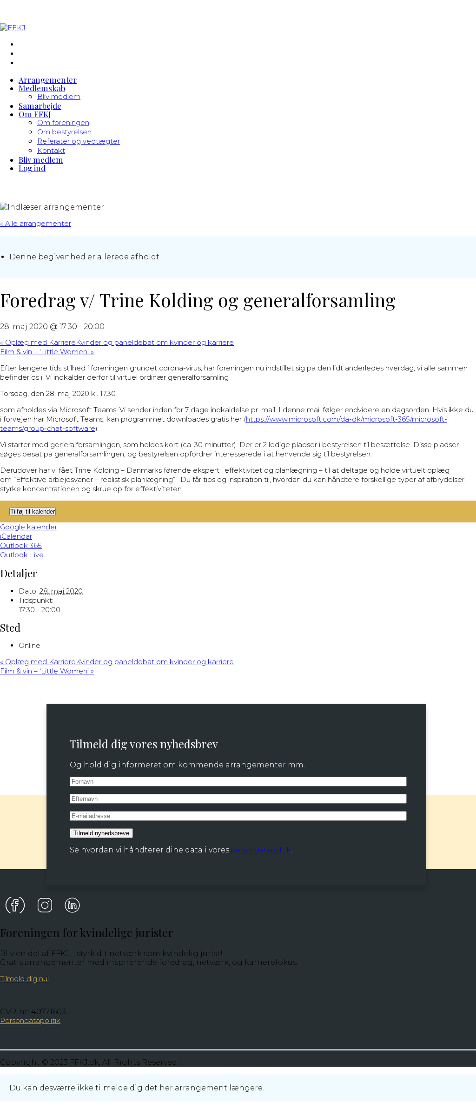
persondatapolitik (261, 849)
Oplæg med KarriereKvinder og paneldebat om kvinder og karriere (117, 342)
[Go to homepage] (13, 27)
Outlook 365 (21, 545)
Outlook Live (22, 554)
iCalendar (16, 536)
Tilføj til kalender (32, 511)
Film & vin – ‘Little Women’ (47, 351)
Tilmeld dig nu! (24, 978)
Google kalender (28, 526)
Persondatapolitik (30, 1020)
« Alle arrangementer (35, 223)
